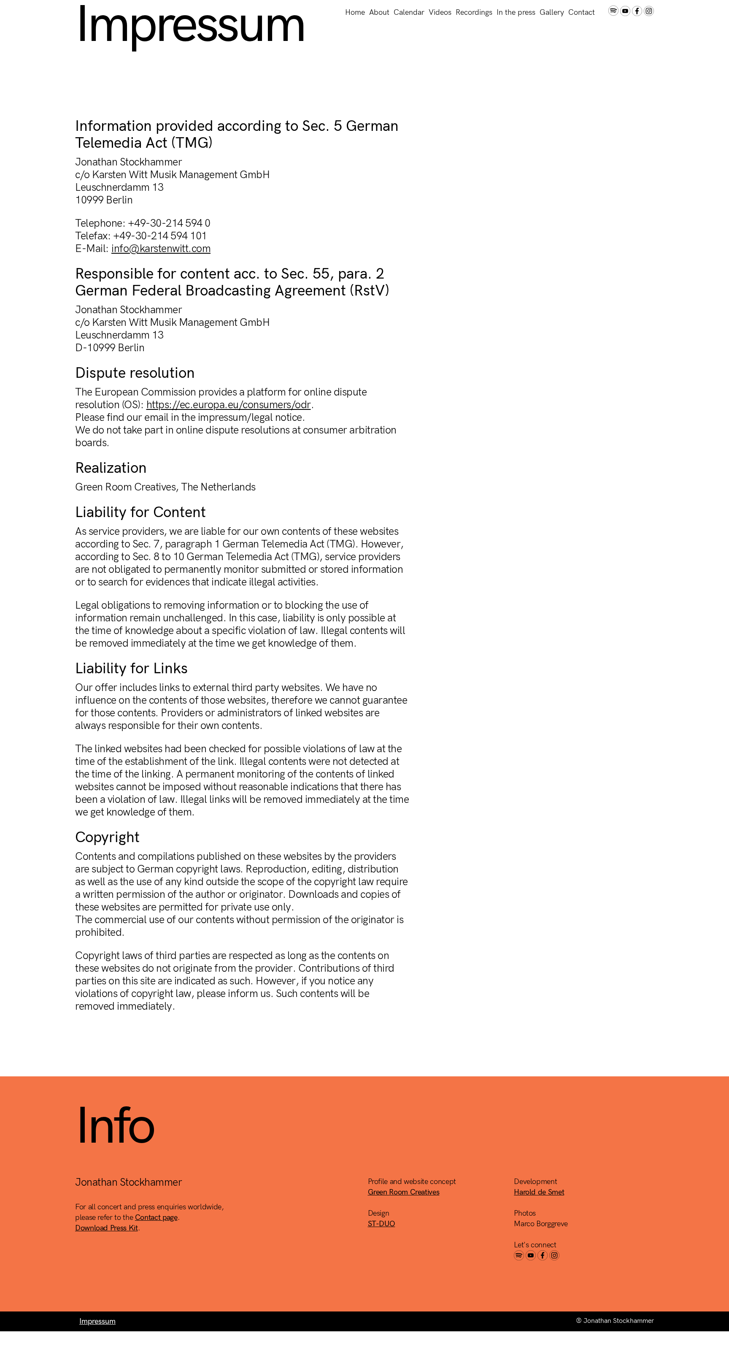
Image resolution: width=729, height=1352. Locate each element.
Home (355, 12)
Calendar (409, 12)
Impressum (97, 1321)
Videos (440, 12)
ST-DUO (381, 1223)
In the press (516, 12)
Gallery (552, 12)
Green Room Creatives (404, 1192)
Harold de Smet (539, 1192)
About (379, 12)
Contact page (156, 1217)
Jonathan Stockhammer (132, 12)
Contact (581, 12)
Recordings (474, 12)
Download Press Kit (106, 1228)
